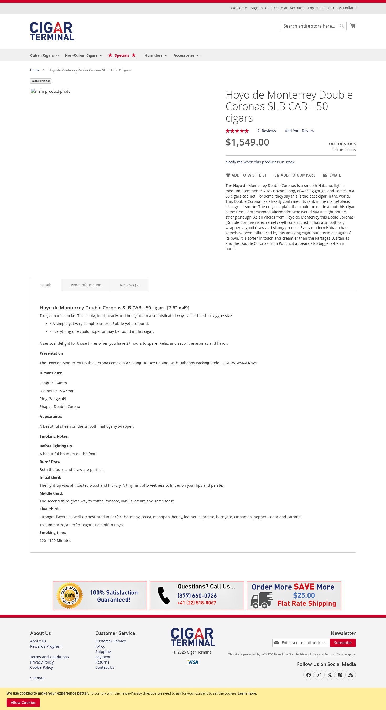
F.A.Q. (100, 646)
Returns (102, 662)
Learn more (247, 693)
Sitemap (37, 677)
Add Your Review (299, 130)
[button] (342, 8)
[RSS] (350, 675)
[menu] (193, 55)
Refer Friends (40, 81)
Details (46, 284)
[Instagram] (319, 675)
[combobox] (314, 26)
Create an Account (288, 7)
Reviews (129, 284)
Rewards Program (45, 646)
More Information (85, 284)
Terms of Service (336, 654)
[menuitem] (43, 55)
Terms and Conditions (49, 656)
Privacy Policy (42, 662)
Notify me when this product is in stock (260, 161)
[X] (329, 675)
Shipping (103, 651)
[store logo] (52, 31)
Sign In (257, 7)
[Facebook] (308, 675)
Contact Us (104, 667)
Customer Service (110, 641)
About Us (38, 641)
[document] (194, 699)
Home (35, 70)
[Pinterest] (340, 675)
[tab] (45, 285)
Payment (103, 656)
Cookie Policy (41, 667)
